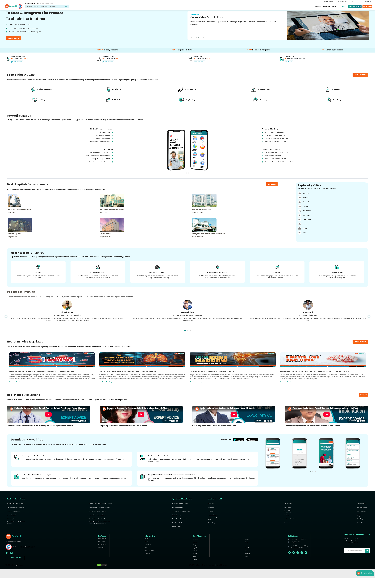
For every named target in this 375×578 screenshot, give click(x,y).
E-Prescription (102, 544)
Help (146, 547)
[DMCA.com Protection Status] (102, 565)
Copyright (147, 553)
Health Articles (328, 1)
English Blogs (102, 538)
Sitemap (100, 547)
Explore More (360, 341)
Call (343, 1)
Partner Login (368, 1)
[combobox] (357, 1)
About (146, 538)
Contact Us (148, 544)
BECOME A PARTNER (15, 558)
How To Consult (149, 550)
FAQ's (146, 541)
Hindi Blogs (101, 541)
